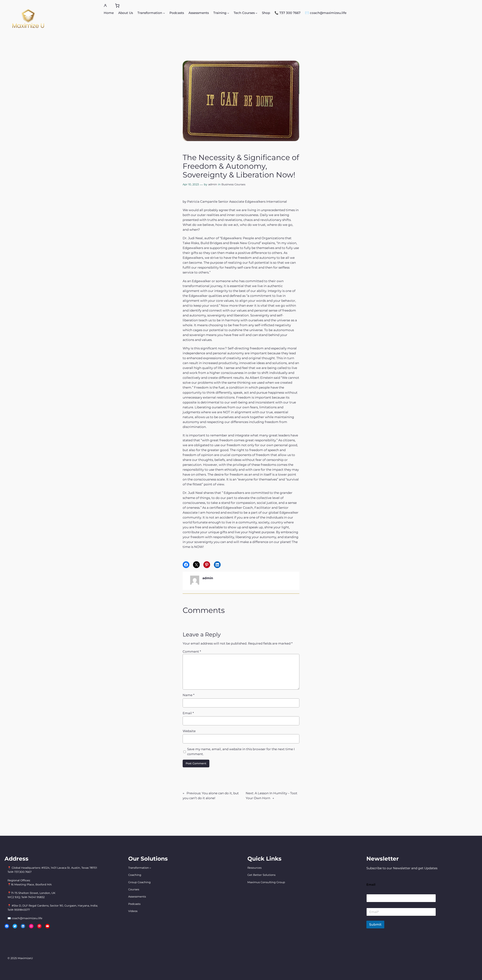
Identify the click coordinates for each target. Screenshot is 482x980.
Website (189, 731)
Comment (192, 651)
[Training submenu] (228, 13)
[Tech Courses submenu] (256, 13)
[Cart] (117, 5)
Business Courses (233, 184)
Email (188, 713)
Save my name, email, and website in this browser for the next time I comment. (241, 751)
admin (212, 184)
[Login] (105, 5)
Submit (375, 924)
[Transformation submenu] (164, 13)
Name (188, 695)
